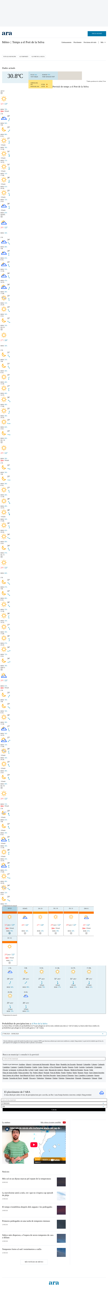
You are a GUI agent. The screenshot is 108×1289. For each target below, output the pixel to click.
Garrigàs (82, 1067)
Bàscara (52, 1064)
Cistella (34, 1067)
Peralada (46, 1073)
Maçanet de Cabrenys (56, 1070)
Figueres (70, 1067)
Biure (58, 1064)
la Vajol (31, 1070)
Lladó (36, 1070)
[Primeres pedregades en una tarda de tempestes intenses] (61, 1224)
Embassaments (66, 42)
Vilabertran (40, 1078)
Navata (86, 1070)
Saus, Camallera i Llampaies (84, 1075)
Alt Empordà (23, 56)
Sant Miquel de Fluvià (27, 1075)
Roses (86, 1073)
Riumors (80, 1073)
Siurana (96, 1075)
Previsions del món (90, 42)
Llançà (41, 1070)
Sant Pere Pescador (49, 1075)
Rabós (75, 1073)
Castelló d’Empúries (24, 1067)
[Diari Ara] (7, 34)
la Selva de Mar (22, 1070)
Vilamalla (78, 1078)
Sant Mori (39, 1075)
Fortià (76, 1067)
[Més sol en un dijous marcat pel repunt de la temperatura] (61, 1181)
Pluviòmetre (78, 42)
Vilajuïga (61, 1078)
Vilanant (94, 1078)
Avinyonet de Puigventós (40, 1064)
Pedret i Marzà (38, 1073)
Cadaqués (101, 1064)
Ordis (91, 1070)
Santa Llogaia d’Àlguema (65, 1075)
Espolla (64, 1067)
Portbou (69, 1073)
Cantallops (6, 1067)
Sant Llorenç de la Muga (11, 1075)
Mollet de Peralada (76, 1070)
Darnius (46, 1067)
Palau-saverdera (23, 1073)
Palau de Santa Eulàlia (10, 1073)
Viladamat (48, 1078)
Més (102, 42)
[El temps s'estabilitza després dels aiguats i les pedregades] (61, 1210)
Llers (46, 1070)
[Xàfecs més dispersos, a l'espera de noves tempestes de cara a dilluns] (61, 1238)
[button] (2, 93)
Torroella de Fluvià (15, 1078)
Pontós (63, 1073)
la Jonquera (12, 1070)
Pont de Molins (55, 1073)
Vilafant (55, 1078)
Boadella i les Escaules (68, 1064)
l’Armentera (98, 1067)
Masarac (67, 1070)
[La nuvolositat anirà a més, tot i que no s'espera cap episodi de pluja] (61, 1196)
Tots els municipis (9, 56)
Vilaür (100, 1078)
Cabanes (94, 1064)
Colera (40, 1067)
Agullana (22, 1064)
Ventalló (25, 1078)
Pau (31, 1073)
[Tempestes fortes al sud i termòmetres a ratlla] (61, 1252)
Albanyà (28, 1064)
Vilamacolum (69, 1078)
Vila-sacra (32, 1078)
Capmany (14, 1067)
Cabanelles (86, 1064)
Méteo (5, 42)
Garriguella (89, 1067)
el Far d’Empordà (55, 1067)
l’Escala (5, 1070)
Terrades (5, 1078)
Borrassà (79, 1064)
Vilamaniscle (86, 1078)
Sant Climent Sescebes (96, 1073)
